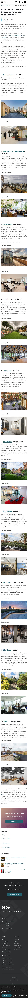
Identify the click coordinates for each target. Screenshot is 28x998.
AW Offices (7, 442)
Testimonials (5, 943)
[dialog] (14, 991)
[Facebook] (14, 980)
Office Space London (7, 958)
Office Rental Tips (6, 839)
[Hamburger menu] (25, 2)
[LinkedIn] (17, 980)
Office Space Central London (8, 960)
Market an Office (18, 947)
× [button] (26, 985)
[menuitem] (8, 939)
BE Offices (7, 650)
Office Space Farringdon (7, 964)
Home (2, 5)
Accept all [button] (6, 995)
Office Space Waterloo (7, 967)
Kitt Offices (7, 224)
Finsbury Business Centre (13, 151)
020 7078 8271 (15, 889)
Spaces (6, 721)
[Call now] (22, 2)
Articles (6, 5)
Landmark (7, 370)
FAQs (3, 939)
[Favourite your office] (16, 2)
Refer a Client (17, 939)
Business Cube (9, 75)
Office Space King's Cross (8, 969)
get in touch (4, 794)
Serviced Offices (6, 945)
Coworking (4, 947)
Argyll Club (7, 511)
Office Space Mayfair (7, 962)
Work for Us (17, 943)
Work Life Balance (6, 847)
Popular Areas (6, 956)
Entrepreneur (5, 834)
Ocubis (5, 299)
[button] (14, 993)
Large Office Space (6, 949)
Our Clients (4, 941)
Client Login (17, 949)
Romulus (6, 582)
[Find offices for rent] (19, 2)
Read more (9, 991)
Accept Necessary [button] (19, 995)
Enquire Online (14, 894)
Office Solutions (17, 945)
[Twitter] (10, 980)
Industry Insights (6, 843)
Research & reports (6, 951)
